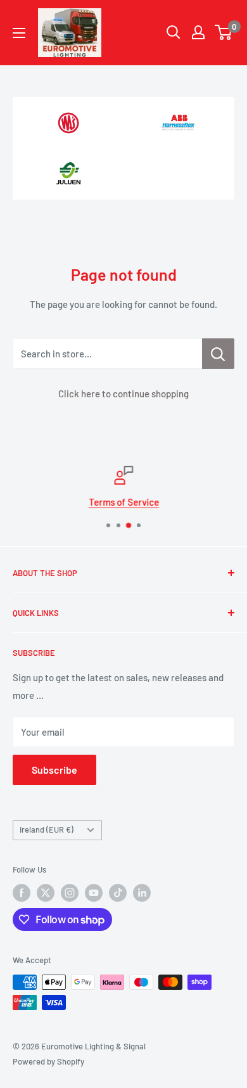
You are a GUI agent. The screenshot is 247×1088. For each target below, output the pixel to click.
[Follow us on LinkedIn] (142, 893)
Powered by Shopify (48, 1061)
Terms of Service (124, 502)
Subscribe (54, 770)
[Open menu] (19, 33)
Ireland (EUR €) (46, 829)
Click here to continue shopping (123, 393)
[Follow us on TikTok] (118, 893)
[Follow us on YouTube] (94, 893)
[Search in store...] (218, 353)
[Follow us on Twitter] (45, 893)
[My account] (198, 32)
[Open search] (173, 32)
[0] (224, 32)
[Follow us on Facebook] (21, 893)
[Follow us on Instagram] (70, 893)
